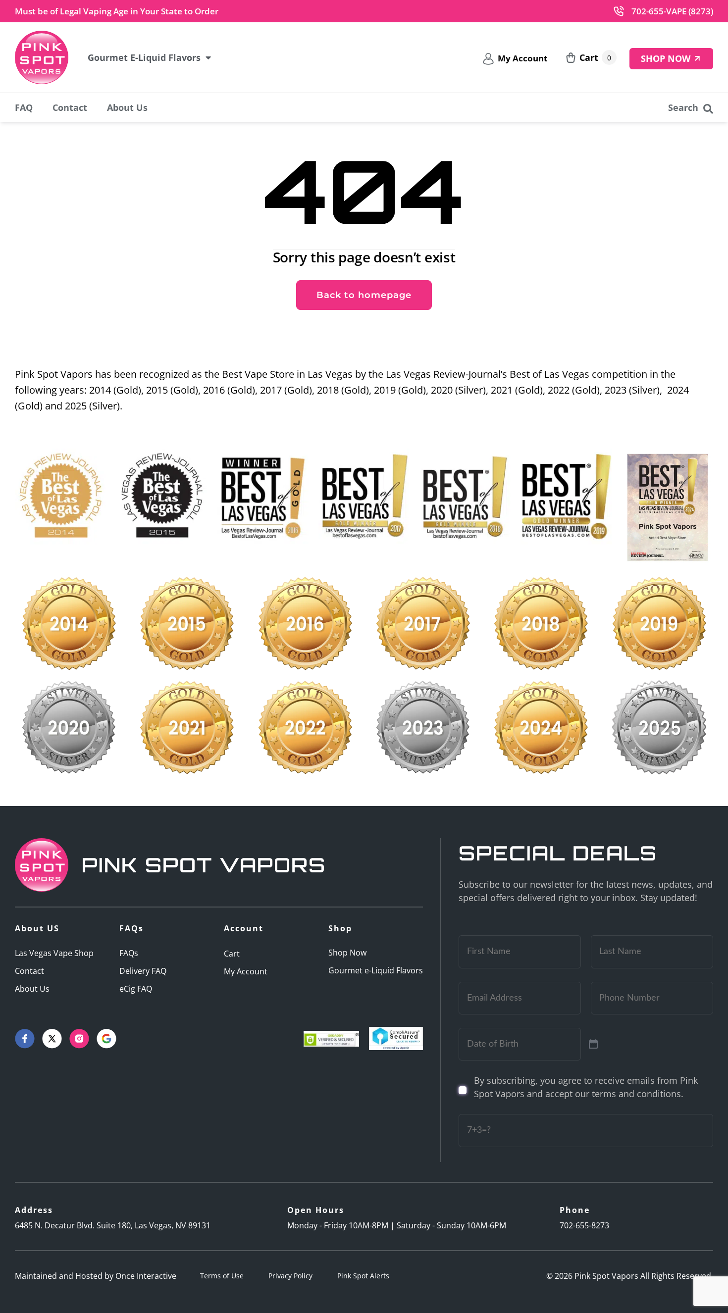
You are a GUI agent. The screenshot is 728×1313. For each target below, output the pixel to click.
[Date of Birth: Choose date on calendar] (593, 1044)
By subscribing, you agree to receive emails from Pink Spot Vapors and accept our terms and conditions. (586, 1087)
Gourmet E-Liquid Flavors (144, 57)
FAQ (24, 107)
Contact (69, 107)
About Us (127, 107)
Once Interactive (145, 1275)
